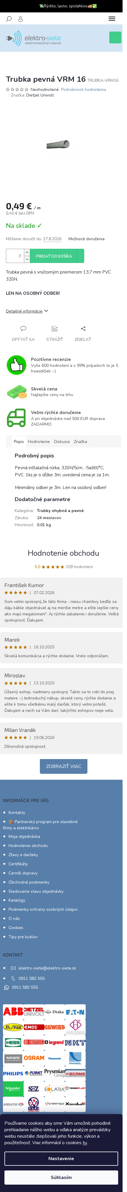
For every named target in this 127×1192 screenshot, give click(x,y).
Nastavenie (61, 1158)
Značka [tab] (80, 441)
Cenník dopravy (23, 873)
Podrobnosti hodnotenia (83, 89)
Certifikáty (18, 864)
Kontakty (17, 812)
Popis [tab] (19, 441)
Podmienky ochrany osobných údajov (43, 909)
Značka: (32, 95)
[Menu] (112, 18)
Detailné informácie (24, 311)
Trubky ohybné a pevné (60, 511)
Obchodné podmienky (29, 882)
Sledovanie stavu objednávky (36, 891)
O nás (14, 918)
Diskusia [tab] (62, 441)
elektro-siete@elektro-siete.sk (47, 968)
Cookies (16, 928)
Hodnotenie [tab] (39, 441)
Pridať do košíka (54, 256)
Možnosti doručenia (87, 239)
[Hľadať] (9, 19)
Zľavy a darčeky (23, 855)
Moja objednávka (24, 836)
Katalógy (17, 900)
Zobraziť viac (63, 766)
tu (85, 1142)
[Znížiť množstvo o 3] (27, 259)
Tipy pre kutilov (23, 937)
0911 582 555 (32, 978)
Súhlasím (61, 1177)
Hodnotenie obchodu (63, 553)
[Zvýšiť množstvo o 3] (27, 252)
